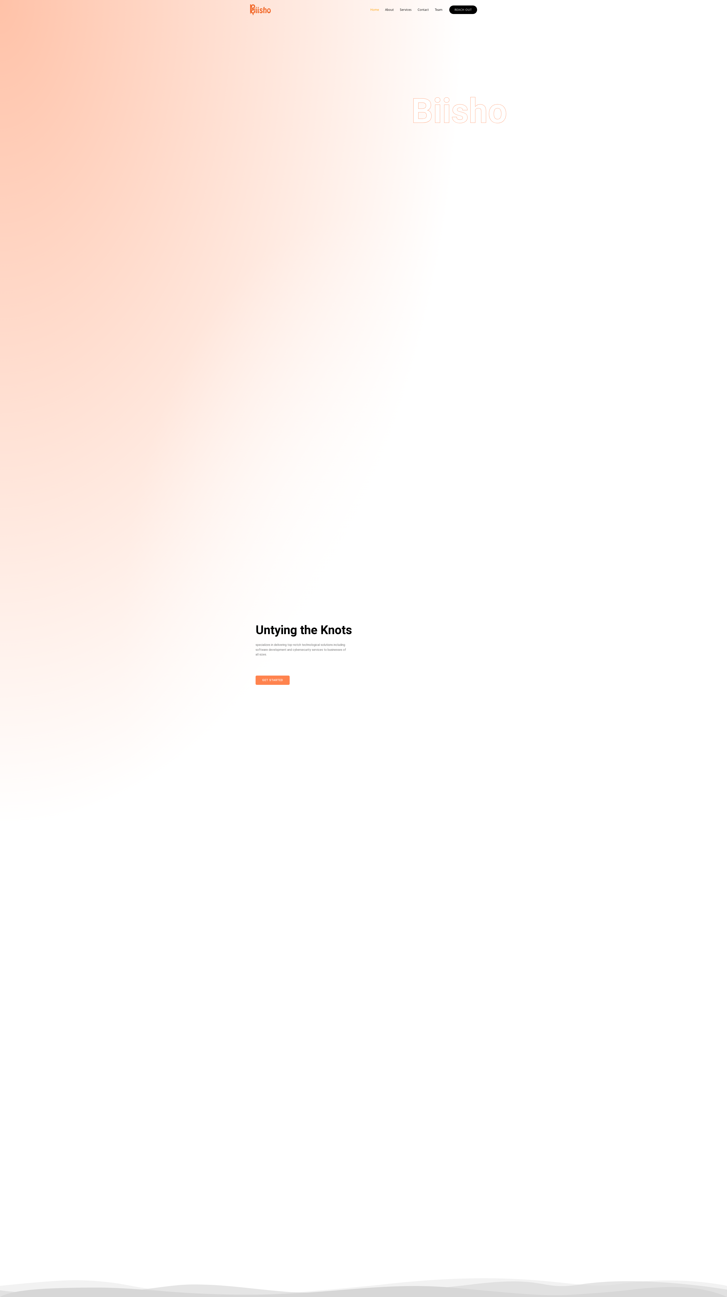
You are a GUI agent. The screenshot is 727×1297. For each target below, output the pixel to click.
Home (374, 10)
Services (406, 10)
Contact (423, 10)
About (389, 10)
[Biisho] (260, 9)
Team (438, 10)
